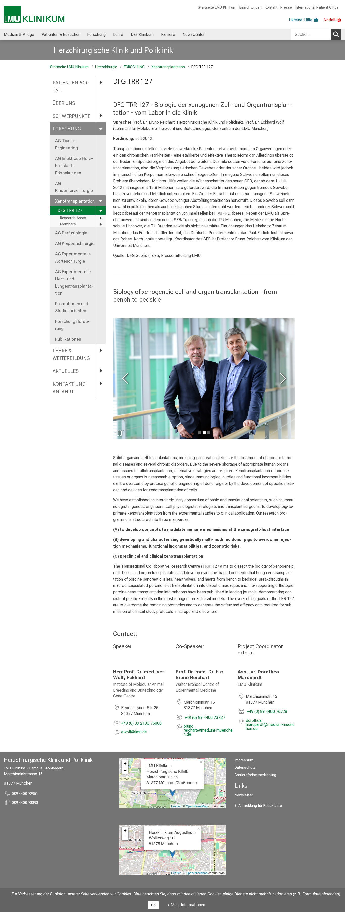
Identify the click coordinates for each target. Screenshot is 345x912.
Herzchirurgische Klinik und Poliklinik (113, 50)
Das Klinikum (142, 34)
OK (153, 905)
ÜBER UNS (64, 103)
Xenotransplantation (168, 67)
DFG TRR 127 (70, 210)
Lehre (118, 34)
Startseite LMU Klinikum (217, 7)
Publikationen (68, 339)
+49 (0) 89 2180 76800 (141, 723)
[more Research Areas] (100, 218)
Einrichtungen (250, 7)
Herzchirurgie (106, 67)
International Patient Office (317, 7)
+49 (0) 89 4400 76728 (266, 711)
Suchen (336, 34)
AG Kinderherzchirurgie (74, 187)
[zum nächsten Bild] (282, 379)
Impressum (244, 760)
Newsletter (244, 795)
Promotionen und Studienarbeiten (71, 307)
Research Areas (73, 218)
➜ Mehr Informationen (185, 904)
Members (68, 224)
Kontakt (271, 7)
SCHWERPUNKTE (71, 116)
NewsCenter (194, 34)
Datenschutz (245, 767)
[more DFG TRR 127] (100, 210)
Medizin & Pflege (19, 34)
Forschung (96, 34)
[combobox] (316, 34)
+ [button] (125, 763)
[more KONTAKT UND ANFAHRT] (100, 384)
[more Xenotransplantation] (100, 200)
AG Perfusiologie (71, 232)
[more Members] (100, 224)
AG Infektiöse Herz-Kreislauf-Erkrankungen (74, 165)
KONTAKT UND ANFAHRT (69, 388)
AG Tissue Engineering (66, 144)
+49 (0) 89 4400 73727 (204, 717)
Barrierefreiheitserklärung (255, 775)
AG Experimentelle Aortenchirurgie (73, 257)
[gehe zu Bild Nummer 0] (199, 432)
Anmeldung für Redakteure (260, 806)
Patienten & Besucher (61, 34)
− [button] (125, 770)
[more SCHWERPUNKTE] (100, 116)
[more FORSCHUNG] (100, 128)
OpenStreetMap (197, 806)
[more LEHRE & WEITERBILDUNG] (100, 350)
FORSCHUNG (134, 67)
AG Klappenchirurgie (75, 243)
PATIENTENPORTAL (71, 87)
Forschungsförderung (72, 325)
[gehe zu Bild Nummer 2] (208, 432)
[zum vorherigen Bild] (126, 379)
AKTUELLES (66, 371)
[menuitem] (19, 34)
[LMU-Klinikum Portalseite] (34, 14)
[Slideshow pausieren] (119, 433)
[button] (134, 732)
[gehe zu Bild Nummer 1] (204, 432)
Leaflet (176, 806)
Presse (286, 7)
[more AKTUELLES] (100, 371)
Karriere (168, 34)
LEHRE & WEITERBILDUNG (71, 354)
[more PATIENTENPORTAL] (100, 82)
